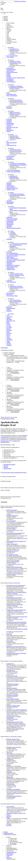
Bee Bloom (9, 319)
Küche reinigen (10, 257)
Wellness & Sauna (11, 189)
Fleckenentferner (10, 156)
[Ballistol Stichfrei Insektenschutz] (15, 573)
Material (5, 17)
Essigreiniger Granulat (15, 61)
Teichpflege (9, 225)
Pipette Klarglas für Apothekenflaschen (16, 585)
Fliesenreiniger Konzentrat (16, 286)
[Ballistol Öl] (15, 113)
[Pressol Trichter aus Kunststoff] (13, 550)
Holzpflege (9, 108)
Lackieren (9, 126)
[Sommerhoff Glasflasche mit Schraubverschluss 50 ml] (17, 616)
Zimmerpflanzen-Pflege (12, 266)
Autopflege (9, 200)
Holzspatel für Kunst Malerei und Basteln (16, 622)
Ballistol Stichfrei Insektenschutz (14, 567)
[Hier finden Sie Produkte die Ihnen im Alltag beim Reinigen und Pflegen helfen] (20, 1)
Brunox (8, 323)
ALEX (8, 315)
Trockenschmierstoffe (12, 142)
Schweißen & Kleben (12, 42)
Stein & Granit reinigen (12, 218)
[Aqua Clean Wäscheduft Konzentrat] (16, 151)
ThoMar (8, 342)
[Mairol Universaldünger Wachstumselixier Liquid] (18, 212)
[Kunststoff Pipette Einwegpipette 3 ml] (16, 541)
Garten (8, 24)
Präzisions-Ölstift (14, 135)
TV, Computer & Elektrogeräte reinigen (16, 254)
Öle (7, 141)
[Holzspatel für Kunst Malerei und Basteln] (17, 629)
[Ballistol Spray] (14, 747)
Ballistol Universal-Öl (15, 112)
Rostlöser (9, 76)
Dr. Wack (9, 326)
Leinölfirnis (12, 232)
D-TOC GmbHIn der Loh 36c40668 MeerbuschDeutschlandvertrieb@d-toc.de (12, 476)
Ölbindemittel (10, 777)
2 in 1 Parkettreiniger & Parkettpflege (18, 243)
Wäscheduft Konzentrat (15, 149)
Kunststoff (9, 29)
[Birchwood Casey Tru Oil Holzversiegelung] (16, 101)
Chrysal (8, 324)
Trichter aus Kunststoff (12, 544)
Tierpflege (9, 184)
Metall (8, 28)
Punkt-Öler (9, 634)
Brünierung (9, 106)
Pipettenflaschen (4, 440)
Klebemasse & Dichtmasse (16, 86)
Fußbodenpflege (10, 268)
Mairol (8, 331)
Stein (8, 33)
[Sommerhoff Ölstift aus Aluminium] (12, 694)
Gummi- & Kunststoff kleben (13, 171)
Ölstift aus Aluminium (12, 688)
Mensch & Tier (10, 27)
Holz (8, 36)
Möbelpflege (10, 262)
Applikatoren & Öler (11, 145)
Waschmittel (9, 157)
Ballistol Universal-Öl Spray (13, 739)
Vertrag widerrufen (11, 859)
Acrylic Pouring (10, 806)
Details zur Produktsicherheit (8, 476)
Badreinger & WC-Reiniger (13, 265)
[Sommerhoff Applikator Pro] (11, 670)
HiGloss (8, 329)
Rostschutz (9, 119)
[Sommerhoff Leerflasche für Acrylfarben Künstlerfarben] (17, 718)
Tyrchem (9, 343)
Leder (8, 32)
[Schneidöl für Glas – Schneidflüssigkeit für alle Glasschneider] (15, 50)
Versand (11, 12)
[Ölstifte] (9, 824)
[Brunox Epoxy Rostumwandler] (16, 301)
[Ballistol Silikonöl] (9, 771)
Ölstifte (8, 817)
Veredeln (9, 43)
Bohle (8, 322)
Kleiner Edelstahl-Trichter (13, 699)
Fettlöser (9, 75)
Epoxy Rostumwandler (15, 300)
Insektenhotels (10, 222)
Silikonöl (9, 765)
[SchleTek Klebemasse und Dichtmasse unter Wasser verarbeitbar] (16, 87)
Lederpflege (9, 251)
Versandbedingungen (12, 852)
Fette (8, 144)
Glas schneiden (10, 57)
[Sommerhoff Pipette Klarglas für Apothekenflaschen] (16, 592)
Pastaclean (9, 333)
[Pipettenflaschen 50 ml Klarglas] (15, 604)
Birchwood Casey (11, 320)
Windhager (9, 345)
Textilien (9, 31)
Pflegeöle (9, 128)
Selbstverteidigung (11, 187)
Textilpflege (9, 264)
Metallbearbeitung (11, 308)
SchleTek (9, 338)
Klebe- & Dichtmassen (12, 95)
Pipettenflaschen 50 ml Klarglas (14, 597)
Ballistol (8, 318)
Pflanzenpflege (10, 130)
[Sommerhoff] (4, 347)
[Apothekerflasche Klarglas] (7, 418)
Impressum (9, 857)
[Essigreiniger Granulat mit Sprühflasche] (15, 62)
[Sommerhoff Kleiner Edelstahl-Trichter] (13, 705)
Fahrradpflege (10, 203)
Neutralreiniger (10, 68)
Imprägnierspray (10, 123)
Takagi (8, 341)
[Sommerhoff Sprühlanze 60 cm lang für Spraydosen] (16, 653)
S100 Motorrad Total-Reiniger (17, 194)
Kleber (8, 93)
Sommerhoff (9, 339)
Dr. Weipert (9, 327)
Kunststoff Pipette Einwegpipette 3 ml (15, 533)
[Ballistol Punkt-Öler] (10, 641)
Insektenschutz (10, 124)
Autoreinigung (10, 79)
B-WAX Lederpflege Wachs (16, 273)
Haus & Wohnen (10, 23)
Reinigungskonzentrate (12, 72)
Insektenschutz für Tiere (12, 127)
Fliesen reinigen (10, 293)
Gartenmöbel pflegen (12, 220)
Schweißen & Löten (11, 94)
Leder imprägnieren (11, 282)
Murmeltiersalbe (13, 176)
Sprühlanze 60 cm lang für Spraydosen (16, 646)
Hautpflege (9, 120)
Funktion (6, 19)
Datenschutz (9, 855)
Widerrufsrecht (10, 853)
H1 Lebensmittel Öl (11, 521)
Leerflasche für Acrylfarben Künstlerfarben (17, 709)
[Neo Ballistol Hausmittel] (13, 561)
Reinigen (9, 38)
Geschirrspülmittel (11, 261)
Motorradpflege (10, 202)
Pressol (8, 334)
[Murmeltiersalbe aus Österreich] (14, 177)
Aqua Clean (9, 316)
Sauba (8, 337)
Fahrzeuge (9, 25)
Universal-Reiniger (11, 81)
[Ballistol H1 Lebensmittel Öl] (12, 527)
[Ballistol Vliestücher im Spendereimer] (14, 796)
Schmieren (9, 40)
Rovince (9, 335)
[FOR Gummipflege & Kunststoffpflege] (18, 165)
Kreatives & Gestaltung (12, 255)
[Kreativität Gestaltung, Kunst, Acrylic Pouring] (17, 814)
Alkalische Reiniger (11, 69)
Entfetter (9, 73)
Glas (8, 35)
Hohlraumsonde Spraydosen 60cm (15, 722)
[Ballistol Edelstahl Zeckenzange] (13, 684)
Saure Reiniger (10, 71)
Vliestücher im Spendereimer (13, 789)
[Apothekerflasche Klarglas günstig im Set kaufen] (13, 472)
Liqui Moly (9, 330)
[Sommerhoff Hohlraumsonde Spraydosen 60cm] (15, 728)
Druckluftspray (10, 80)
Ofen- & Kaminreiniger (12, 258)
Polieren (8, 131)
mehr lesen (9, 816)
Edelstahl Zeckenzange (12, 676)
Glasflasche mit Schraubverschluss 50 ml (16, 610)
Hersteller (6, 20)
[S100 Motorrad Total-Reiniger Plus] (17, 195)
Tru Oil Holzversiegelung (16, 100)
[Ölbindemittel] (10, 783)
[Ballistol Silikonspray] (10, 759)
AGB (8, 856)
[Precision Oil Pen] (14, 137)
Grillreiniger (9, 217)
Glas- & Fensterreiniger (12, 55)
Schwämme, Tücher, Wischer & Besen (16, 77)
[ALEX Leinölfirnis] (13, 233)
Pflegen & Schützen (11, 39)
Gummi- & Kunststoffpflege (13, 170)
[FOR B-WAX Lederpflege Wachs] (17, 275)
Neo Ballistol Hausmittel (12, 554)
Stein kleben (9, 294)
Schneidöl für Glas (14, 49)
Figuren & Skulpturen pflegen (14, 228)
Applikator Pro (10, 663)
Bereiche (6, 16)
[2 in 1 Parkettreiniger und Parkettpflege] (18, 246)
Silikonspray (9, 752)
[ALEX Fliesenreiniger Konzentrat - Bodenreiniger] (16, 287)
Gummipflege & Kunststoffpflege (17, 163)
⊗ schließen (11, 47)
